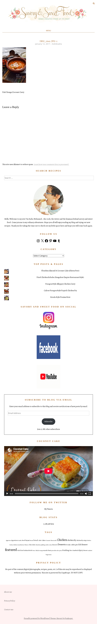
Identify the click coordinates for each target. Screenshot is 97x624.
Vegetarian (48, 554)
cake (39, 540)
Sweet (85, 550)
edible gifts (74, 545)
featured (11, 549)
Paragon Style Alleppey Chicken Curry (60, 284)
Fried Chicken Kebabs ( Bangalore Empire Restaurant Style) (60, 277)
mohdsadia (57, 44)
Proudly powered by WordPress (36, 618)
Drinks (68, 545)
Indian (26, 550)
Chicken (62, 540)
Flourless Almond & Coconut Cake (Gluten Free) (60, 270)
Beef (23, 540)
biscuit (31, 540)
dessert (54, 545)
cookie (47, 545)
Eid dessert (83, 544)
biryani (27, 540)
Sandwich (76, 550)
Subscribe (48, 421)
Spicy (81, 550)
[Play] (7, 493)
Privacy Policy (9, 601)
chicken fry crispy (81, 540)
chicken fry (71, 540)
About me (8, 592)
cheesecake (54, 540)
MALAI (37, 550)
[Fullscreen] (90, 493)
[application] (48, 471)
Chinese (26, 545)
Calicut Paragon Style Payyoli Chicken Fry (60, 290)
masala (45, 550)
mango (41, 550)
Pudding (65, 550)
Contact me (8, 609)
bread (36, 540)
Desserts (62, 544)
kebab (30, 550)
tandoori (90, 550)
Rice (70, 550)
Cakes (44, 540)
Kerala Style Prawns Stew (60, 297)
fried (22, 550)
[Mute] (86, 493)
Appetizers (14, 540)
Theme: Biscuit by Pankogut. (62, 618)
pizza (60, 550)
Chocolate (32, 545)
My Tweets (48, 509)
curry (50, 545)
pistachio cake (55, 550)
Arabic (20, 540)
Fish (18, 550)
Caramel (48, 540)
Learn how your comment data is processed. (51, 164)
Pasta (49, 550)
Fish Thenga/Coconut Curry (13, 92)
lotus (33, 550)
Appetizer (8, 540)
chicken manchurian (18, 545)
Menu (48, 30)
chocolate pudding (40, 545)
